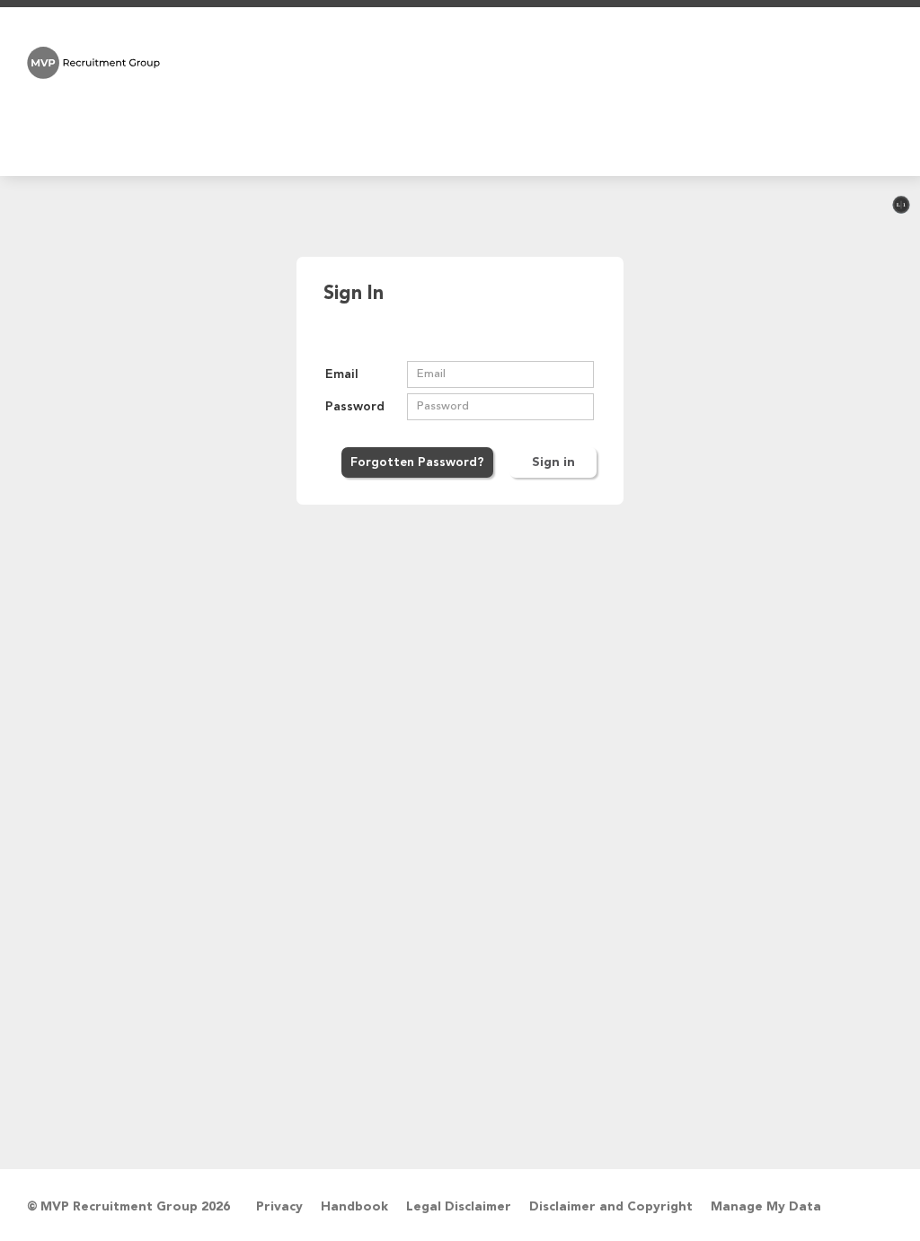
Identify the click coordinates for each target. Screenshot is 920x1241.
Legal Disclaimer (458, 1207)
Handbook (354, 1207)
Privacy (279, 1207)
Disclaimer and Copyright (611, 1207)
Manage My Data (766, 1207)
